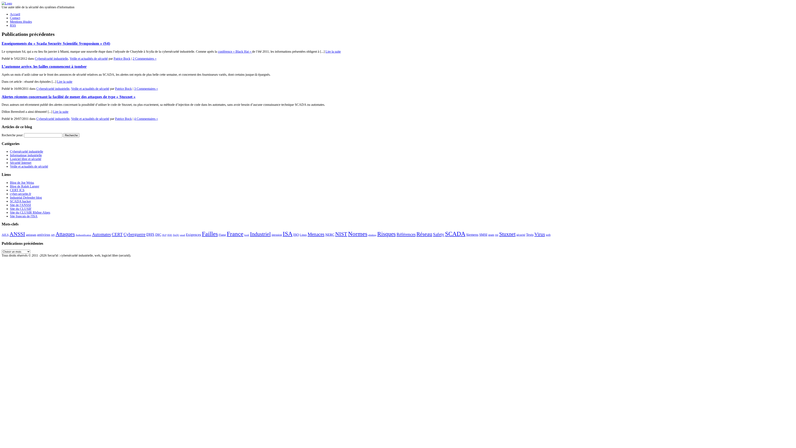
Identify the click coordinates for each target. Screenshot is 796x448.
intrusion (277, 234)
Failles (210, 233)
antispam (31, 234)
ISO (296, 235)
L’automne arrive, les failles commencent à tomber (44, 66)
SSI (496, 235)
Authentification (83, 235)
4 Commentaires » (146, 119)
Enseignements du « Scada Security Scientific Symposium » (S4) (56, 43)
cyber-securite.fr (20, 194)
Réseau (424, 234)
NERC (329, 235)
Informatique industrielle (26, 155)
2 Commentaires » (145, 58)
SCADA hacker (20, 201)
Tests (530, 235)
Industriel (260, 234)
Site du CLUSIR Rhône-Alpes (30, 212)
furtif (246, 235)
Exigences (193, 235)
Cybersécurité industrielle (51, 58)
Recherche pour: (12, 135)
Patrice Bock (122, 58)
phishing (372, 235)
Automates (101, 234)
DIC (158, 235)
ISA (287, 233)
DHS (150, 234)
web (548, 234)
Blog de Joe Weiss (22, 182)
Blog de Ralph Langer (24, 186)
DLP (164, 235)
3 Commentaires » (146, 88)
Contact (15, 18)
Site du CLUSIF (21, 209)
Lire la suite (333, 51)
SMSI (483, 235)
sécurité (520, 234)
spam (491, 234)
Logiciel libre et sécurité (25, 159)
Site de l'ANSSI (20, 205)
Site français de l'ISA (24, 216)
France (235, 233)
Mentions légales (21, 21)
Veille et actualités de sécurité (89, 58)
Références (406, 234)
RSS (13, 25)
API (53, 235)
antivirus (43, 235)
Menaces (316, 234)
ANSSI (17, 234)
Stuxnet (507, 234)
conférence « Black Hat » (235, 51)
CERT (117, 234)
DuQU (176, 235)
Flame (222, 234)
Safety (438, 234)
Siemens (472, 235)
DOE (169, 235)
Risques (386, 234)
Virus (539, 234)
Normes (357, 233)
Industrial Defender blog (26, 197)
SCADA (455, 233)
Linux (303, 234)
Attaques (65, 234)
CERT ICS (17, 190)
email (182, 235)
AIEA (5, 234)
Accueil (15, 14)
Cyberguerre (135, 234)
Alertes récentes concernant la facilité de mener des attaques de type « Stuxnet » (69, 97)
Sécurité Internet (20, 162)
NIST (341, 234)
